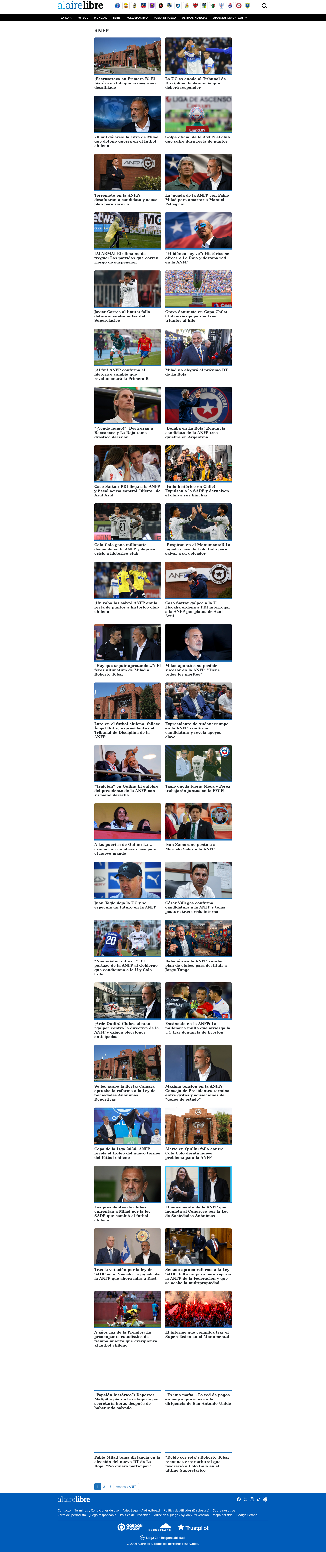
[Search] (264, 6)
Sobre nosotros (224, 1510)
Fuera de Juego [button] (165, 17)
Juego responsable (103, 1515)
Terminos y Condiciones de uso (97, 1510)
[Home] (81, 5)
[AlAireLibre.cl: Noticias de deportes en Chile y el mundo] (74, 1499)
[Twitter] (245, 1499)
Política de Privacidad (135, 1515)
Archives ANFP (126, 1487)
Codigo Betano (247, 1515)
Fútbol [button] (83, 17)
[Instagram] (252, 1499)
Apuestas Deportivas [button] (228, 17)
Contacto (64, 1510)
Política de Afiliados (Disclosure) (186, 1510)
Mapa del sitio (223, 1515)
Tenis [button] (116, 17)
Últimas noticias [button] (194, 17)
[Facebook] (238, 1499)
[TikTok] (258, 1499)
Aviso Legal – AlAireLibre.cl (141, 1510)
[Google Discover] (265, 1499)
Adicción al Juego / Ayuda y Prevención (181, 1515)
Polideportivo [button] (137, 17)
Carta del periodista (72, 1515)
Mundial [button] (100, 17)
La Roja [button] (66, 17)
